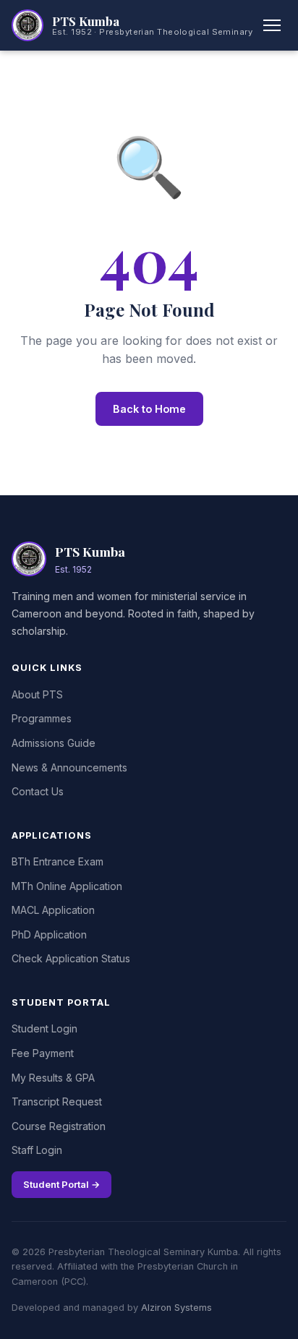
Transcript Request (57, 1101)
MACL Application (53, 910)
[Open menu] (271, 25)
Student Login (44, 1028)
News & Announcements (69, 767)
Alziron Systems (176, 1307)
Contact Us (38, 791)
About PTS (37, 694)
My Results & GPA (53, 1077)
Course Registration (59, 1126)
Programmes (42, 718)
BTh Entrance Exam (57, 861)
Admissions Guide (53, 743)
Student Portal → (61, 1184)
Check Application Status (71, 958)
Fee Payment (43, 1053)
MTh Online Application (67, 886)
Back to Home (149, 409)
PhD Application (49, 934)
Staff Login (37, 1150)
